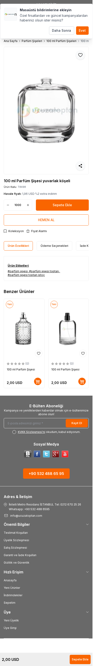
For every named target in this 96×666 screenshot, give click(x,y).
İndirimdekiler (13, 595)
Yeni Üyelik (11, 620)
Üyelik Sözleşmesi (16, 540)
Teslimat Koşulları (16, 532)
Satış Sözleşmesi (15, 547)
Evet (82, 30)
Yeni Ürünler (12, 587)
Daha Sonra (61, 30)
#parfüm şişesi (18, 271)
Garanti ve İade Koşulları (20, 555)
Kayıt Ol (77, 423)
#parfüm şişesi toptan (44, 271)
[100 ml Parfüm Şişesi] (24, 329)
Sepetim (9, 602)
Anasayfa (10, 580)
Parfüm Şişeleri (32, 41)
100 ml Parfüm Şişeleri (61, 41)
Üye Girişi (10, 628)
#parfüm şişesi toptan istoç (26, 275)
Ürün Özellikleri (18, 246)
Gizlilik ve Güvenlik (16, 562)
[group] (46, 110)
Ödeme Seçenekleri (54, 246)
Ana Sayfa (10, 41)
